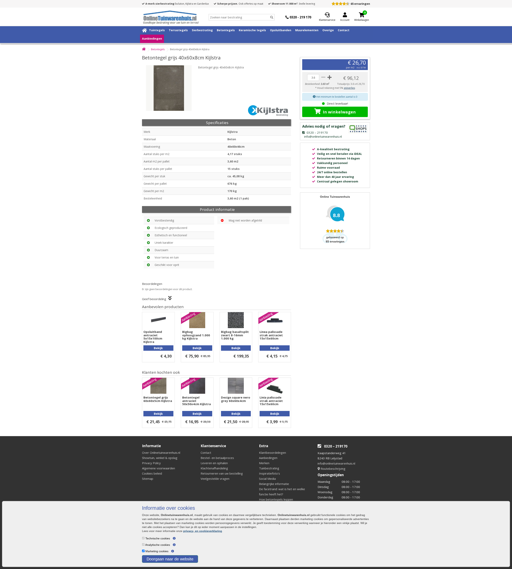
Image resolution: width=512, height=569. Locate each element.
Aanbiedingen (152, 38)
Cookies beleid (152, 473)
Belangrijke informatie (274, 484)
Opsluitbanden (280, 30)
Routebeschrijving (332, 469)
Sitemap (147, 479)
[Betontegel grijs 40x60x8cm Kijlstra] (171, 88)
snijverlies (349, 88)
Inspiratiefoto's (269, 473)
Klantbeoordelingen (272, 453)
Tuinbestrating (269, 468)
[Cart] (361, 14)
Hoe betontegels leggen (276, 499)
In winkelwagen (339, 112)
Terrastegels (178, 30)
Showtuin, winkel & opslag (159, 458)
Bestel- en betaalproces (217, 458)
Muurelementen (306, 30)
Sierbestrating (202, 30)
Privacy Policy (151, 463)
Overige (328, 30)
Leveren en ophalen (214, 463)
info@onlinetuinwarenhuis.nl (336, 463)
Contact (343, 30)
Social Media (267, 479)
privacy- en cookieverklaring (202, 531)
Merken (264, 463)
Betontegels (226, 30)
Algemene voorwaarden (158, 468)
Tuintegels (157, 30)
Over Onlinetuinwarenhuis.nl (161, 453)
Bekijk (158, 348)
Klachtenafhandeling (214, 468)
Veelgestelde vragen (215, 479)
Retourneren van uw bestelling (222, 473)
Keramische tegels (252, 30)
